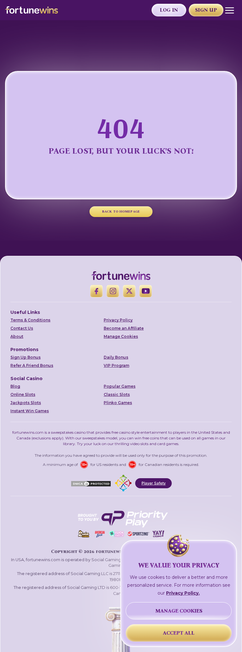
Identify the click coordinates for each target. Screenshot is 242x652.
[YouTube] (145, 291)
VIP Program (116, 365)
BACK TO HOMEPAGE (121, 211)
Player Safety (153, 483)
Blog (15, 386)
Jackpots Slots (25, 402)
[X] (129, 291)
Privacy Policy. (183, 593)
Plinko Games (118, 402)
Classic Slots (117, 394)
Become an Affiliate (124, 328)
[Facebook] (96, 291)
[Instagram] (113, 291)
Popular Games (119, 386)
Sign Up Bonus (25, 357)
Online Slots (22, 394)
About (16, 336)
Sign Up (206, 10)
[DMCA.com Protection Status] (91, 483)
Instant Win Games (29, 410)
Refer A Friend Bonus (31, 365)
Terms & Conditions (30, 320)
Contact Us (21, 328)
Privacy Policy (118, 320)
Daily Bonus (116, 357)
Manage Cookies (121, 336)
